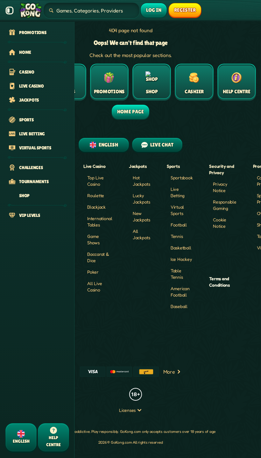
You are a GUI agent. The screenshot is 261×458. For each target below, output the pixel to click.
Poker (93, 272)
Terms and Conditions (219, 282)
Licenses (127, 410)
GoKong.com (130, 431)
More (169, 372)
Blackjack (96, 207)
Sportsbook (182, 177)
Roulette (95, 195)
